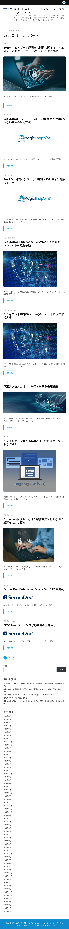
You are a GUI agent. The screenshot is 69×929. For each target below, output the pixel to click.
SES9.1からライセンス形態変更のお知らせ (29, 625)
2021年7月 (7, 834)
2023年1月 (7, 802)
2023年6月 (7, 799)
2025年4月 (7, 758)
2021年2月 (7, 844)
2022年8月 (7, 815)
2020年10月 (7, 854)
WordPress (51, 925)
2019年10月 (7, 876)
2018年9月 (7, 902)
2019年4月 (7, 882)
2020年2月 (7, 870)
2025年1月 (7, 767)
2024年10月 (7, 774)
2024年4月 (7, 783)
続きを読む (10, 105)
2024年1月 (7, 790)
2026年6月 (7, 722)
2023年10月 (7, 793)
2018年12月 (7, 892)
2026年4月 (7, 729)
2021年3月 (7, 841)
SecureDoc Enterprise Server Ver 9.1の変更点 (33, 589)
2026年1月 (7, 735)
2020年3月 (7, 866)
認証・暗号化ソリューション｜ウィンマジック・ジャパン (39, 923)
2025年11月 (7, 742)
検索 (5, 666)
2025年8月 (7, 751)
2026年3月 (7, 732)
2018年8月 (7, 905)
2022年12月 (7, 806)
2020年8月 (7, 857)
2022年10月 (7, 812)
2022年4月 (7, 825)
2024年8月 (7, 780)
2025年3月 (7, 761)
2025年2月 (7, 764)
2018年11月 (7, 895)
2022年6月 (7, 822)
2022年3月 (7, 828)
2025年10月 (7, 745)
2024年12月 (7, 770)
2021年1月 (7, 847)
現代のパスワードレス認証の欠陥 (15, 698)
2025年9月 (7, 748)
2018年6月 (7, 908)
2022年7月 (7, 818)
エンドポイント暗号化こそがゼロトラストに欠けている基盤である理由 (28, 695)
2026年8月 (7, 716)
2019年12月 (7, 873)
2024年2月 (7, 786)
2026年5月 (7, 726)
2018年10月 (7, 898)
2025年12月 (7, 738)
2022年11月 (7, 809)
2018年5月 (7, 911)
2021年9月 (7, 831)
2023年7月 (7, 796)
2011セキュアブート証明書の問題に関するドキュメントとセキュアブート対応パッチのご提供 (33, 49)
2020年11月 (7, 850)
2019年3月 (7, 886)
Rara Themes (34, 925)
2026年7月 (7, 719)
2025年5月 (7, 754)
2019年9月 (7, 879)
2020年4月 (7, 863)
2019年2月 (7, 889)
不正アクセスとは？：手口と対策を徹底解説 (30, 386)
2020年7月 (7, 860)
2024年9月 (7, 777)
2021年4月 (7, 838)
